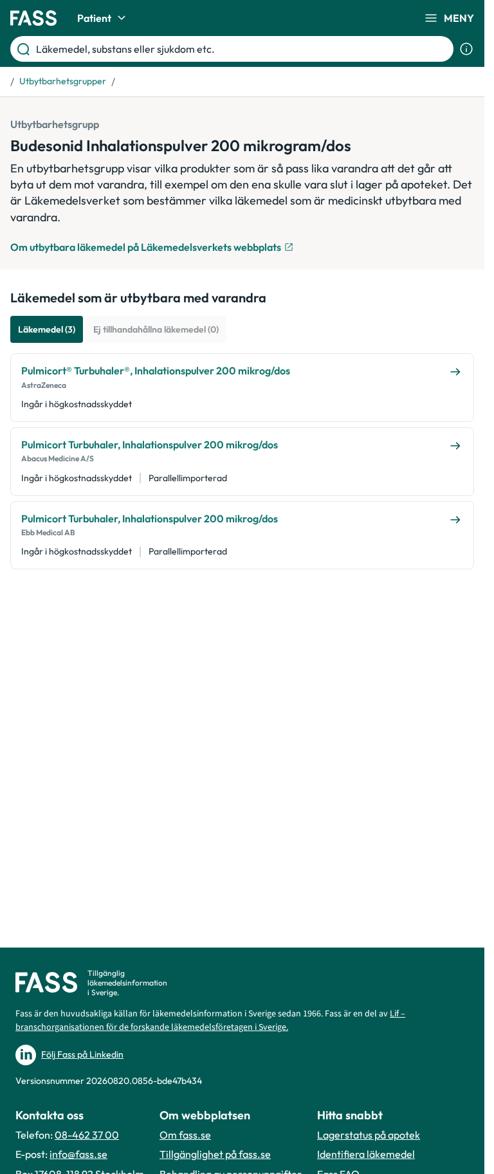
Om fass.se (185, 1134)
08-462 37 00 (87, 1134)
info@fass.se (78, 1154)
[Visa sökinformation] (466, 49)
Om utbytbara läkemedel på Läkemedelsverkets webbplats (145, 247)
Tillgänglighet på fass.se (215, 1154)
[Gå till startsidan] (33, 18)
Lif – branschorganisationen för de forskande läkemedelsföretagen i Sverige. (210, 1020)
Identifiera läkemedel (366, 1154)
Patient (94, 18)
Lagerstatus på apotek (368, 1134)
